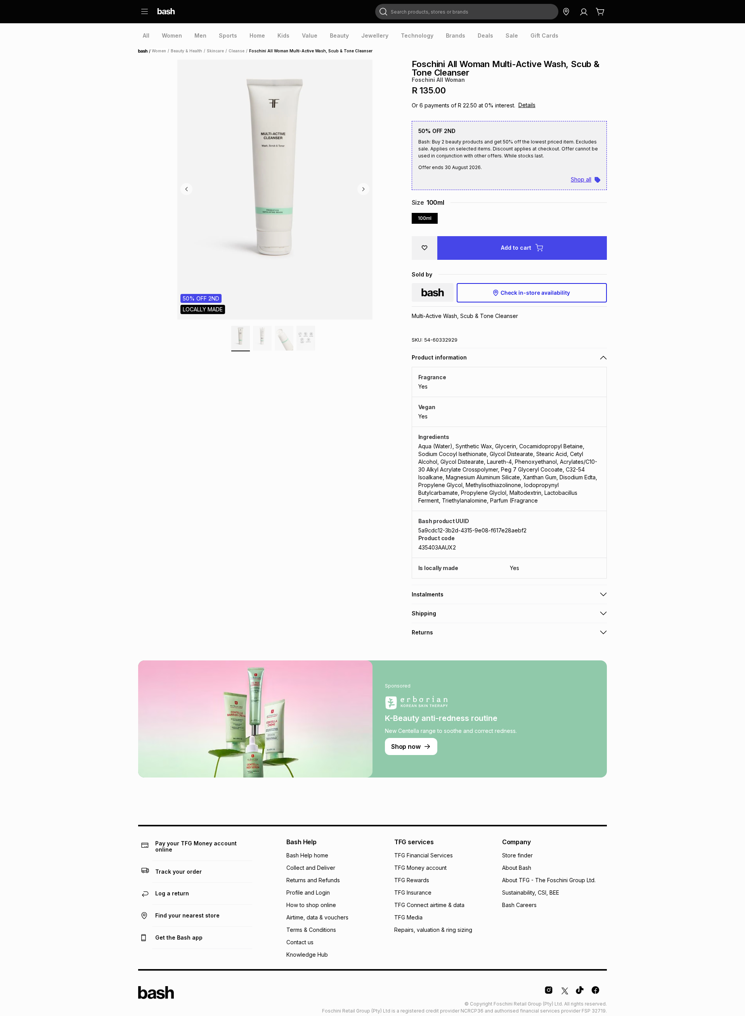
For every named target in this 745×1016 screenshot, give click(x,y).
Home (145, 51)
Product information (439, 357)
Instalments (428, 594)
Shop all (581, 179)
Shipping (424, 613)
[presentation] (146, 35)
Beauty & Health (186, 50)
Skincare (215, 50)
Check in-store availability (535, 292)
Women (159, 50)
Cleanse (236, 50)
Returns (422, 632)
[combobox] (466, 11)
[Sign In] (583, 11)
